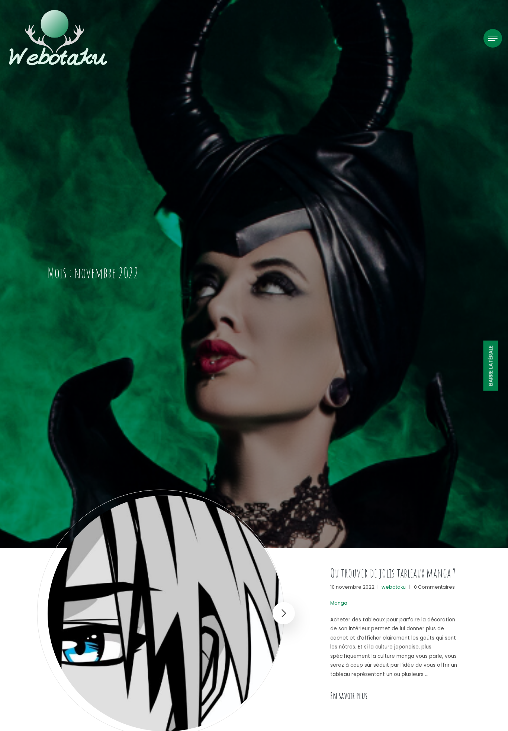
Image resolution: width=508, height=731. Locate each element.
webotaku (394, 587)
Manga (338, 603)
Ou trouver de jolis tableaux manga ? (393, 572)
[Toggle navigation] (492, 38)
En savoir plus (348, 695)
